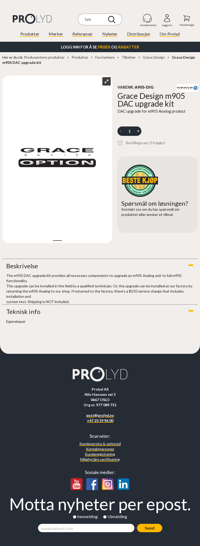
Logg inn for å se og (100, 47)
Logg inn (167, 18)
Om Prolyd (170, 33)
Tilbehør (129, 57)
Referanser (82, 33)
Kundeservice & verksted (100, 443)
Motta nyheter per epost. (100, 504)
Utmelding (117, 516)
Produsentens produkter (44, 57)
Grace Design (154, 57)
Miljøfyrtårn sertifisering (100, 459)
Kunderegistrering (100, 454)
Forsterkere (105, 57)
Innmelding (87, 516)
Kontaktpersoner (100, 449)
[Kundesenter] (147, 18)
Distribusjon (138, 33)
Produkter (30, 33)
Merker (56, 33)
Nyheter (110, 33)
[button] (100, 266)
